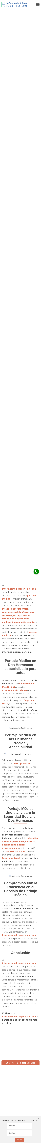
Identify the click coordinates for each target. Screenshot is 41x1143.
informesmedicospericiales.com (19, 588)
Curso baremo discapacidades (20, 1062)
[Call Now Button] (36, 571)
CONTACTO (6, 1113)
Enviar (19, 1140)
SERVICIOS (5, 1090)
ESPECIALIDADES (8, 1098)
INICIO (4, 1076)
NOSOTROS (6, 1083)
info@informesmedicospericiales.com (21, 1040)
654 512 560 (21, 1043)
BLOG (3, 1105)
